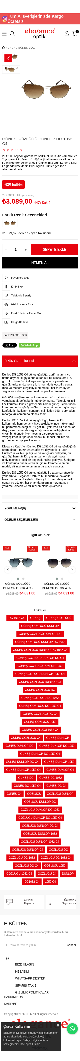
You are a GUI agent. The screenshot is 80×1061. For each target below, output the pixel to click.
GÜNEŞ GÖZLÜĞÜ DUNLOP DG (40, 634)
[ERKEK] (10, 47)
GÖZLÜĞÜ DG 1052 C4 (56, 857)
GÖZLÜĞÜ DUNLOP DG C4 (40, 825)
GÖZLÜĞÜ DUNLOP (60, 793)
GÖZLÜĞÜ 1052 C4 (19, 873)
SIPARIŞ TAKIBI (26, 985)
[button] (18, 578)
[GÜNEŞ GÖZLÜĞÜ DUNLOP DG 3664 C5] (20, 562)
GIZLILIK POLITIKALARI (32, 992)
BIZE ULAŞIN (24, 964)
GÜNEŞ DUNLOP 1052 (59, 761)
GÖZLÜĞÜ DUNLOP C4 (27, 849)
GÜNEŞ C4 (14, 793)
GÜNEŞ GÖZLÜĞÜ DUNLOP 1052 (40, 666)
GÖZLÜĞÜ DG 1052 (22, 857)
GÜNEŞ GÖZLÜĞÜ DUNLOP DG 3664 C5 (17, 586)
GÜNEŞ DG (26, 777)
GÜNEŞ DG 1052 (50, 777)
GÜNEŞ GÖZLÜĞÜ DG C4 (40, 713)
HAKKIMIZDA (13, 997)
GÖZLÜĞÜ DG (58, 849)
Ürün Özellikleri (19, 361)
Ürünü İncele (26, 572)
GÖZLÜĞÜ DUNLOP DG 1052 (40, 809)
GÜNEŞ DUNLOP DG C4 (22, 761)
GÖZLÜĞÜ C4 (47, 873)
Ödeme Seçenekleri (21, 519)
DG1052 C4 (31, 881)
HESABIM (22, 971)
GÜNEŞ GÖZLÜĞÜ (58, 618)
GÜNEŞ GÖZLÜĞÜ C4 (25, 737)
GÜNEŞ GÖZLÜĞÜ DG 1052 (40, 697)
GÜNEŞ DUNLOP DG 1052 (56, 745)
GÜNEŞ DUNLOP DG (20, 745)
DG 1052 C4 (16, 618)
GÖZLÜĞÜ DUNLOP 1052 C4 (40, 841)
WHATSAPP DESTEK (30, 978)
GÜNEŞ (35, 618)
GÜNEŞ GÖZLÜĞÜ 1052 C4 (40, 729)
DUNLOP (68, 873)
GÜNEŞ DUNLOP (57, 737)
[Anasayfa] (6, 47)
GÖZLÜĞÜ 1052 (54, 865)
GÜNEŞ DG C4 (56, 785)
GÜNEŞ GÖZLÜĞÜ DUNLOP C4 (40, 681)
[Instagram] (8, 958)
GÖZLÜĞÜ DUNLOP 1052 (40, 833)
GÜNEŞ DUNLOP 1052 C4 (23, 769)
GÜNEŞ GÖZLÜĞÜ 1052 (40, 721)
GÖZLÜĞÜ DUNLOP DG (40, 801)
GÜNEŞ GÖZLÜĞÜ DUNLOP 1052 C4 (40, 674)
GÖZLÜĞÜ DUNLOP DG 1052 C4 (40, 817)
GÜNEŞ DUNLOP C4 (60, 769)
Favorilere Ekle (16, 572)
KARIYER (10, 1003)
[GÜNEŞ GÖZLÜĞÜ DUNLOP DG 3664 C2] (59, 562)
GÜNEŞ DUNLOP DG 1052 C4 (40, 753)
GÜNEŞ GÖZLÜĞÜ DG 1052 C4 (40, 705)
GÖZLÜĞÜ (34, 793)
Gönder (71, 945)
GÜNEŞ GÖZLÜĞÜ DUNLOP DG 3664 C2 (56, 586)
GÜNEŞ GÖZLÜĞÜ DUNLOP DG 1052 (40, 642)
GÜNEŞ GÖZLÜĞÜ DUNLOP (40, 626)
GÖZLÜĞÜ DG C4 (26, 865)
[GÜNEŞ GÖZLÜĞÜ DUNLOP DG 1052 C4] (11, 223)
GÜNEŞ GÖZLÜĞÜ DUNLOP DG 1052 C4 (40, 650)
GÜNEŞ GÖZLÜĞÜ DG (40, 689)
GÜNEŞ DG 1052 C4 (27, 785)
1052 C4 (50, 881)
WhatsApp (31, 345)
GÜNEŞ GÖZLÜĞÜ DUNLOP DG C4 (40, 658)
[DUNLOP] (14, 47)
